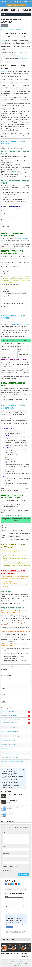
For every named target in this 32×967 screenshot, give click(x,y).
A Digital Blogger (16, 10)
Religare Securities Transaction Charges (11, 736)
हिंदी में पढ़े (4, 25)
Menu (3, 14)
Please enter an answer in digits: (10, 866)
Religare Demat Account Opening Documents (14, 776)
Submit (3, 701)
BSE (11, 54)
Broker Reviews (17, 965)
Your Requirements (6, 675)
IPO (2, 49)
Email (3, 688)
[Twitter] (12, 884)
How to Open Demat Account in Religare (11, 753)
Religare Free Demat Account (14, 360)
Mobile (3, 219)
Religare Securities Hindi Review (9, 715)
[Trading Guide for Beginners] (16, 947)
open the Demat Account (7, 81)
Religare (3, 40)
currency (22, 48)
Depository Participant (16, 171)
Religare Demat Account (7, 748)
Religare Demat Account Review (10, 771)
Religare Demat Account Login (9, 780)
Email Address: (6, 853)
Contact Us (12, 963)
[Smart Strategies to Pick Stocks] (6, 947)
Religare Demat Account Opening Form (13, 774)
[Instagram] (9, 884)
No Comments (19, 29)
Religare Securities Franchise (8, 740)
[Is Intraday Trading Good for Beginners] (25, 947)
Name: (4, 846)
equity (12, 48)
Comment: (5, 832)
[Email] (19, 884)
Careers (4, 963)
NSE (14, 54)
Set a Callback (5, 226)
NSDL (22, 52)
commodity (17, 48)
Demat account (4, 71)
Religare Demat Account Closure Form (11, 782)
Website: (5, 859)
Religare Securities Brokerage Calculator (11, 719)
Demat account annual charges (20, 324)
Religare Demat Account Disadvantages (11, 787)
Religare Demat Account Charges (10, 777)
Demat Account (11, 29)
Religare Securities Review (8, 711)
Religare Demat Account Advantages (11, 785)
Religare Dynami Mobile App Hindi (10, 731)
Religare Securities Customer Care (9, 744)
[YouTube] (16, 884)
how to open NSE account (24, 58)
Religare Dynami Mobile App (8, 727)
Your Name (4, 213)
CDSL (17, 52)
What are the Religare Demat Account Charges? (13, 761)
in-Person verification (9, 172)
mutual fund (27, 48)
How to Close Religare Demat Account (10, 757)
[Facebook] (6, 884)
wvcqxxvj (3, 29)
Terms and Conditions (23, 963)
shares (15, 88)
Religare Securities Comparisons (9, 722)
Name (6, 896)
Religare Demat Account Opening (10, 773)
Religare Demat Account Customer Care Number (15, 784)
